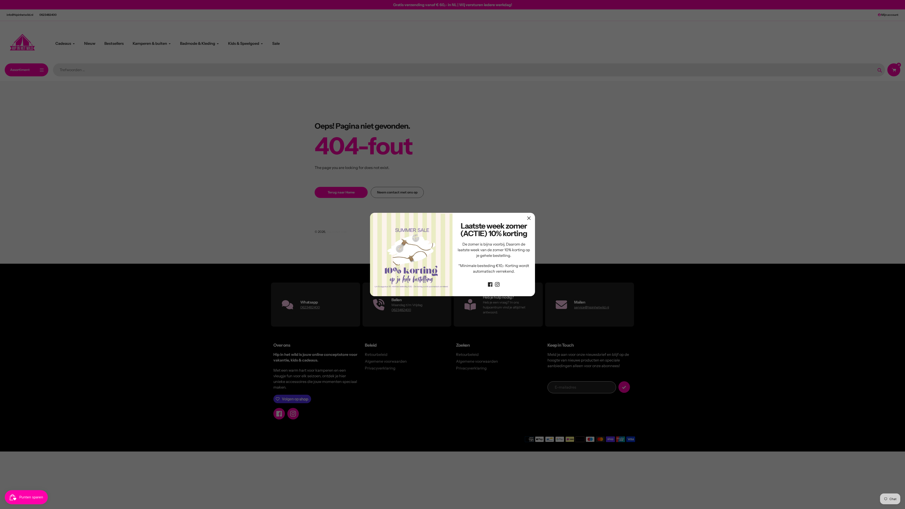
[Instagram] (497, 284)
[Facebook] (490, 284)
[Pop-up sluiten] (529, 218)
